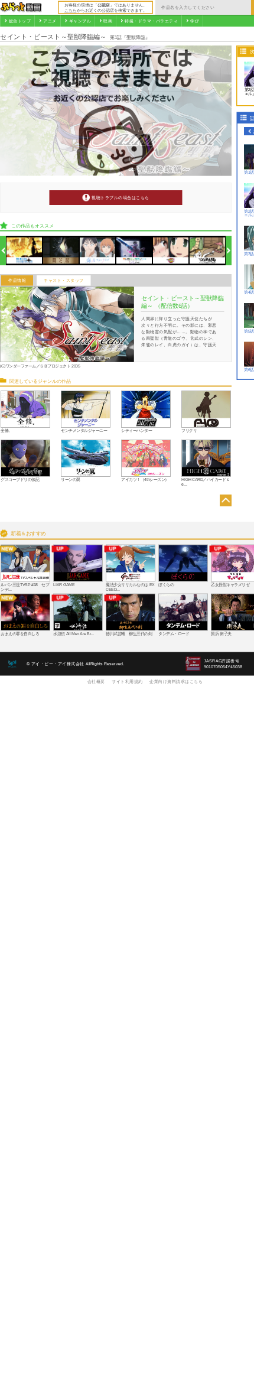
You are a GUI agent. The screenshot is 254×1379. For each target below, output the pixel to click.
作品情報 (17, 280)
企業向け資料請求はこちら (176, 681)
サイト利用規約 (127, 681)
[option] (24, 251)
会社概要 (96, 681)
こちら (70, 10)
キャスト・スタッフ (64, 280)
